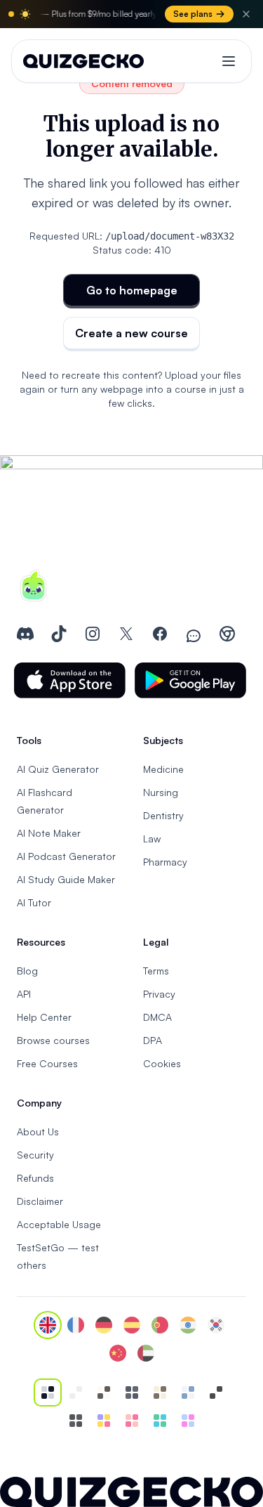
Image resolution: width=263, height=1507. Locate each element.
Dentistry (163, 815)
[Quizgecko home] (83, 61)
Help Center (44, 1017)
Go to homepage (131, 290)
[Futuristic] (160, 1420)
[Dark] (132, 1392)
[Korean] (216, 1325)
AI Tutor (34, 902)
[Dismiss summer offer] (246, 14)
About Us (38, 1131)
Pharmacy (165, 862)
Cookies (162, 1063)
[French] (76, 1325)
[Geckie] (104, 1420)
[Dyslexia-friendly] (160, 1392)
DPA (152, 1040)
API (24, 994)
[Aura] (132, 1420)
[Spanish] (132, 1325)
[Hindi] (188, 1325)
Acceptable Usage (59, 1224)
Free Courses (47, 1063)
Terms (156, 971)
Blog (27, 971)
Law (152, 838)
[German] (104, 1325)
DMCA (157, 1017)
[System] (47, 1392)
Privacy (159, 994)
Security (35, 1155)
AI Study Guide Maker (66, 879)
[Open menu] (229, 61)
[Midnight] (76, 1420)
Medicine (163, 769)
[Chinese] (118, 1353)
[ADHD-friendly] (188, 1392)
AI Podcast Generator (66, 856)
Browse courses (53, 1040)
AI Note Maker (49, 833)
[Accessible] (216, 1392)
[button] (70, 680)
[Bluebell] (188, 1420)
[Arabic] (146, 1353)
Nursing (160, 792)
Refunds (35, 1178)
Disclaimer (40, 1201)
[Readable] (104, 1392)
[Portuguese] (160, 1325)
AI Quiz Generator (58, 769)
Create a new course (131, 333)
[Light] (76, 1392)
